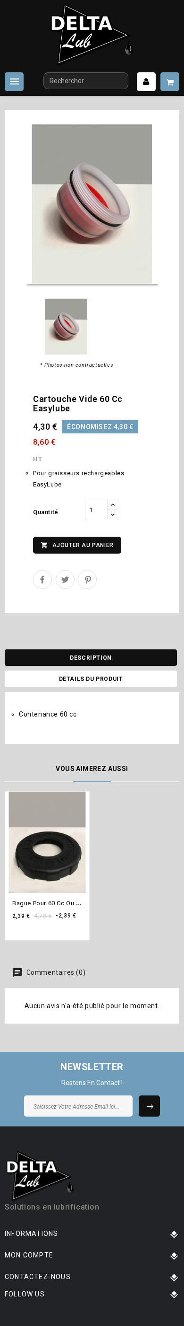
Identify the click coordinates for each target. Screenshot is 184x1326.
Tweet (65, 579)
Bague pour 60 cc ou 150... (52, 903)
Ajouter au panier (77, 545)
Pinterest (87, 579)
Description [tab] (91, 658)
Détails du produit (91, 679)
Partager (42, 579)
